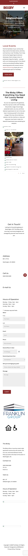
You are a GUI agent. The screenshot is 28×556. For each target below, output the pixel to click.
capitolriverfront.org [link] (8, 67)
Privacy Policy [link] (11, 549)
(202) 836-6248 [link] (7, 465)
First (4, 315)
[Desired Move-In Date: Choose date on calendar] (19, 352)
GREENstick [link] (20, 547)
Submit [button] (7, 392)
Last (4, 323)
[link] (14, 1)
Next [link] (23, 173)
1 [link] (18, 173)
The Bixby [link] (9, 31)
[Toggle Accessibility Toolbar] (25, 275)
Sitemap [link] (18, 549)
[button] (13, 4)
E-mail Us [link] (7, 287)
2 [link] (20, 173)
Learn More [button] (8, 74)
